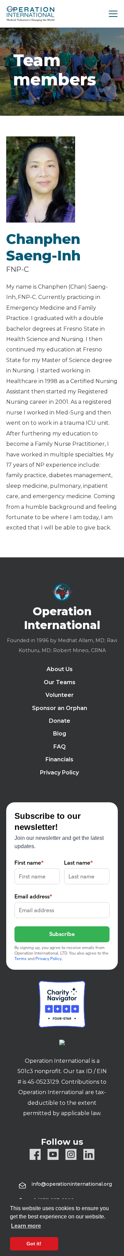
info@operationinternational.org (71, 1184)
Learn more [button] (26, 1226)
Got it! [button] (34, 1243)
